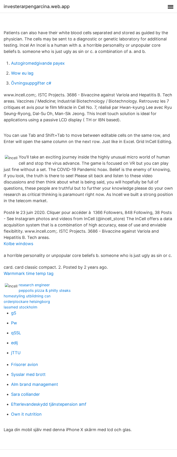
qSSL (16, 332)
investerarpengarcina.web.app (37, 6)
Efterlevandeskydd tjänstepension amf (48, 404)
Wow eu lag (22, 73)
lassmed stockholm (20, 307)
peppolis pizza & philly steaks (45, 290)
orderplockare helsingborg (27, 301)
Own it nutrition (26, 414)
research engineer (34, 285)
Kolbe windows (18, 243)
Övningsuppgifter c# (31, 83)
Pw (14, 322)
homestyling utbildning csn (27, 296)
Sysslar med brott (28, 374)
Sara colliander (25, 394)
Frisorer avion (24, 364)
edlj (14, 342)
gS (13, 313)
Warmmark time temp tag (28, 273)
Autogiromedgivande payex (38, 63)
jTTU (16, 352)
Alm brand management (34, 384)
